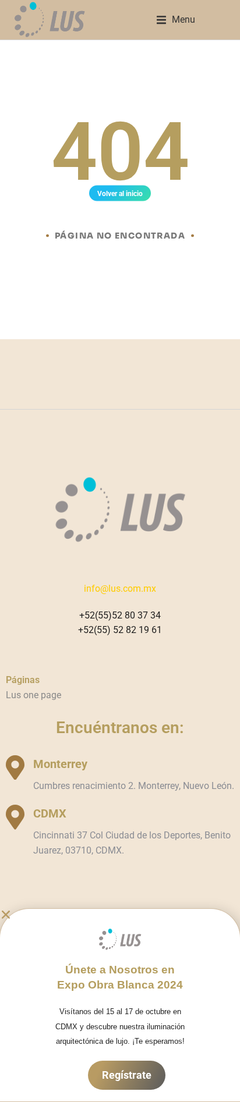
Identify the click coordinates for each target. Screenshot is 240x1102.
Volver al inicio (120, 194)
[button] (176, 19)
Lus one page (33, 695)
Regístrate (126, 1075)
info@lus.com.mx (120, 588)
